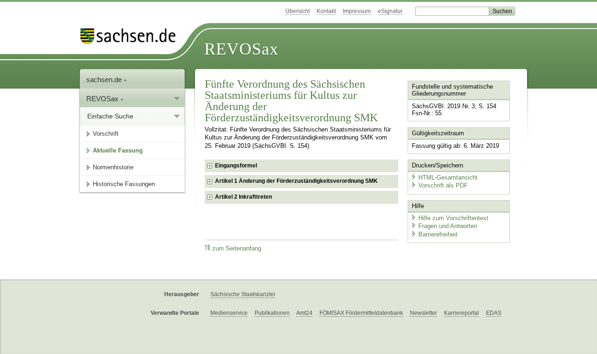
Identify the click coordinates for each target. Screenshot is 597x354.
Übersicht (297, 11)
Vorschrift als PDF (443, 185)
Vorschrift (105, 133)
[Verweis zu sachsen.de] (131, 36)
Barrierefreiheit (438, 234)
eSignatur (390, 11)
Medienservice (229, 313)
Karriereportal (461, 313)
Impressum (357, 11)
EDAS (493, 313)
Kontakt (326, 11)
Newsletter (423, 313)
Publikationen (272, 313)
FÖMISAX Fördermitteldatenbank (361, 313)
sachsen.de (105, 79)
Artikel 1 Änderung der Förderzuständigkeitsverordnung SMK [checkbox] (296, 181)
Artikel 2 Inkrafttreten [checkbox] (243, 197)
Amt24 (304, 313)
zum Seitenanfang (236, 248)
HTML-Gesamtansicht (448, 177)
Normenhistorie (113, 167)
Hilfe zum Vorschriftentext (453, 218)
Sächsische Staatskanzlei (242, 294)
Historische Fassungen (124, 183)
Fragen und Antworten (447, 225)
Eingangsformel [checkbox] (236, 165)
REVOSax (241, 49)
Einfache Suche (110, 116)
